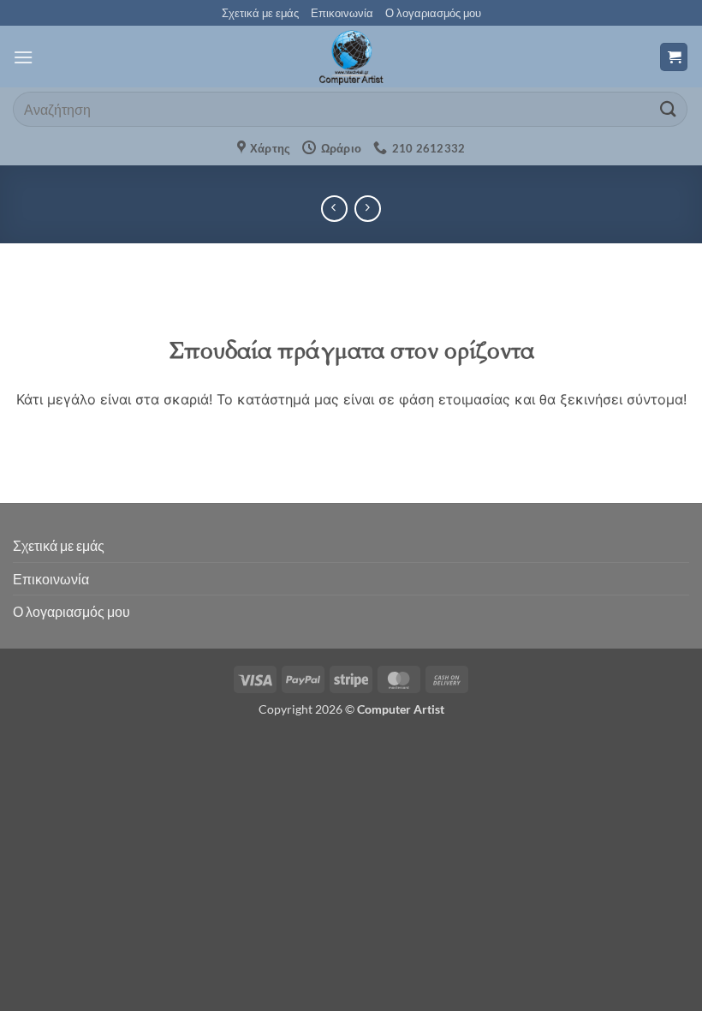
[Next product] (334, 208)
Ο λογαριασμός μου (433, 13)
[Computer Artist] (351, 56)
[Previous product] (367, 208)
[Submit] (668, 109)
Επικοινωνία (342, 13)
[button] (23, 57)
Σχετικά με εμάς (260, 13)
